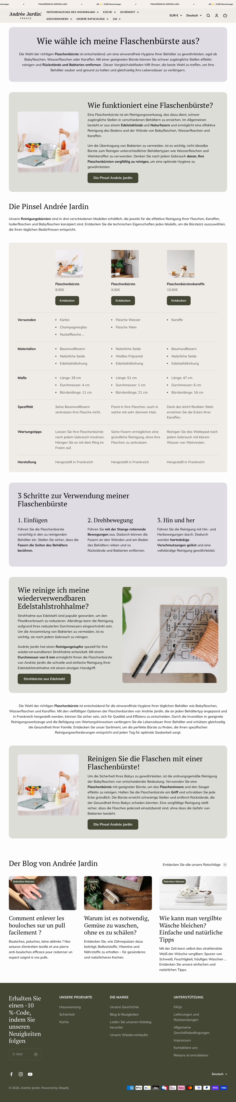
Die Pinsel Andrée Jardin (112, 178)
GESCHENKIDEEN (57, 18)
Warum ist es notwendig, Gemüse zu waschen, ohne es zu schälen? (116, 925)
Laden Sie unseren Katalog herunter (130, 1024)
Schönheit (67, 1014)
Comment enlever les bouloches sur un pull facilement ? (37, 925)
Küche (64, 1022)
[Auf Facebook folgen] (11, 1074)
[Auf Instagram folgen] (20, 1074)
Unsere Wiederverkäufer (129, 1035)
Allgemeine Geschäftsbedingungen (192, 1030)
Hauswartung (70, 1007)
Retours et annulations (191, 1055)
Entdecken (67, 300)
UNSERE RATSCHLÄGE (91, 18)
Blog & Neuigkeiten (124, 1014)
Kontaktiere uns (186, 1047)
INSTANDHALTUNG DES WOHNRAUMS (70, 12)
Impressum (182, 1040)
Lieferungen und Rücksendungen (186, 1017)
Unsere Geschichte (124, 1007)
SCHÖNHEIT (127, 12)
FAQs (178, 1007)
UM (115, 18)
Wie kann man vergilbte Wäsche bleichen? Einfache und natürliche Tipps (191, 928)
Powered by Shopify (55, 1088)
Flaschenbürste (67, 284)
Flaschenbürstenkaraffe (186, 284)
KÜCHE (107, 12)
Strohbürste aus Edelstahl (44, 679)
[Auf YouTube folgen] (30, 1074)
